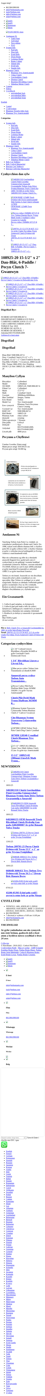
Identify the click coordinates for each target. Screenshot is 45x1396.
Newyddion (15, 43)
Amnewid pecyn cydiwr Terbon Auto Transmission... (23, 678)
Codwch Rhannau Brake (29, 952)
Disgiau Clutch (17, 79)
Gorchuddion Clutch (19, 77)
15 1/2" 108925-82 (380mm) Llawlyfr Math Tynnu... (23, 758)
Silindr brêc (15, 64)
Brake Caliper (16, 61)
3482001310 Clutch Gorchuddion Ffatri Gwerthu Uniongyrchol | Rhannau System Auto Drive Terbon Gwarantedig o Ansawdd (25, 794)
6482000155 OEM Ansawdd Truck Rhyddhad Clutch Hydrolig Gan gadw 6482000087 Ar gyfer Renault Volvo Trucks (24, 823)
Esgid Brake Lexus (8, 955)
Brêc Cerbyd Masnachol (15, 164)
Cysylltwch (10, 91)
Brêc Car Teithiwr (13, 162)
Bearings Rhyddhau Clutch (21, 82)
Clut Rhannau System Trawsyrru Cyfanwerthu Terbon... (23, 720)
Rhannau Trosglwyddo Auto (17, 111)
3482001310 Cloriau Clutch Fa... (24, 193)
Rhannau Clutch (12, 70)
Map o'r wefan (24, 948)
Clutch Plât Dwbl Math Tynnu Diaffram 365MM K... (24, 700)
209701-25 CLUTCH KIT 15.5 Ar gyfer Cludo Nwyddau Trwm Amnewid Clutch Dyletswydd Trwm (22, 634)
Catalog (9, 86)
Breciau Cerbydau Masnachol (18, 169)
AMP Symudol (37, 948)
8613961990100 (12, 1018)
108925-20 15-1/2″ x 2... (21, 251)
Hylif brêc (15, 66)
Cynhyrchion (11, 109)
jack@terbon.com (13, 12)
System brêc (11, 48)
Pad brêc (14, 50)
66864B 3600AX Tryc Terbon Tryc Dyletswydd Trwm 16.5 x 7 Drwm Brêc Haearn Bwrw (24, 873)
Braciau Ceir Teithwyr (15, 166)
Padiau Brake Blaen (27, 950)
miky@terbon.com (13, 14)
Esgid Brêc (15, 54)
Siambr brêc (15, 68)
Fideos (8, 89)
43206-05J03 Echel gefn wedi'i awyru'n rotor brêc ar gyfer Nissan (24, 894)
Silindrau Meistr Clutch (20, 84)
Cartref (9, 106)
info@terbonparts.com (15, 10)
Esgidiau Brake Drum (9, 950)
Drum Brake (16, 57)
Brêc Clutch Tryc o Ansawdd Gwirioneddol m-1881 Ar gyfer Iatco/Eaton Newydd (22, 629)
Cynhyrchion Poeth (8, 948)
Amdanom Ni (11, 36)
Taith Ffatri (15, 38)
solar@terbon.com (13, 16)
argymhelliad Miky (18, 95)
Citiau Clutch (16, 75)
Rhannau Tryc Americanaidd (22, 73)
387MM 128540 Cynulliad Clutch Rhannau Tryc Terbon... (24, 738)
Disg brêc (15, 52)
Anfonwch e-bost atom (10, 335)
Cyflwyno (5, 943)
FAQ (13, 45)
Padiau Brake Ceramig (26, 955)
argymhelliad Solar (18, 98)
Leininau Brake (17, 59)
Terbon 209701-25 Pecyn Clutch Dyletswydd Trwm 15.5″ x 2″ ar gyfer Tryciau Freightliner (22, 849)
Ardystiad (15, 41)
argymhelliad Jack (18, 93)
